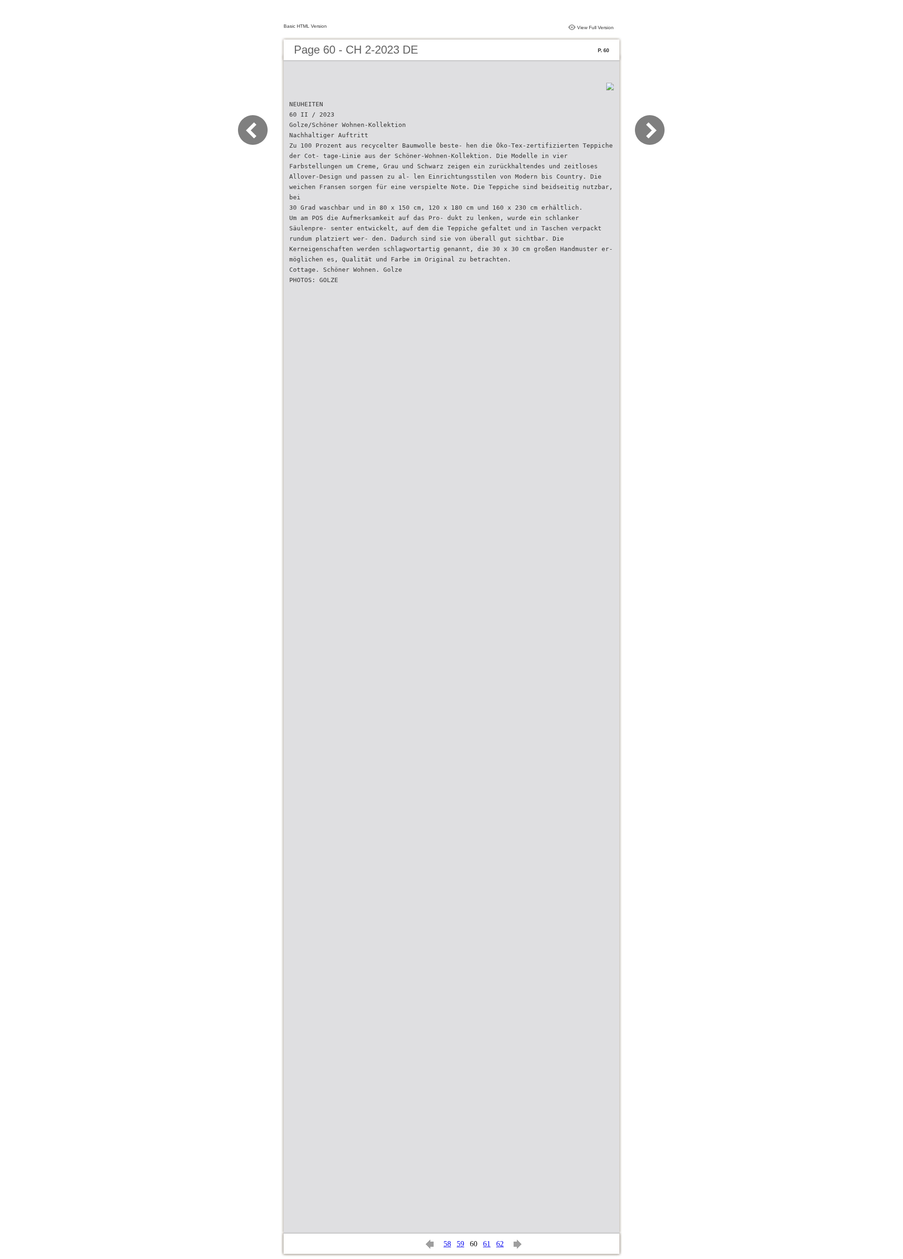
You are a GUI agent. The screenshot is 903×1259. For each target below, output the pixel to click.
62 (500, 1244)
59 (460, 1244)
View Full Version (595, 27)
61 (487, 1244)
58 (447, 1244)
